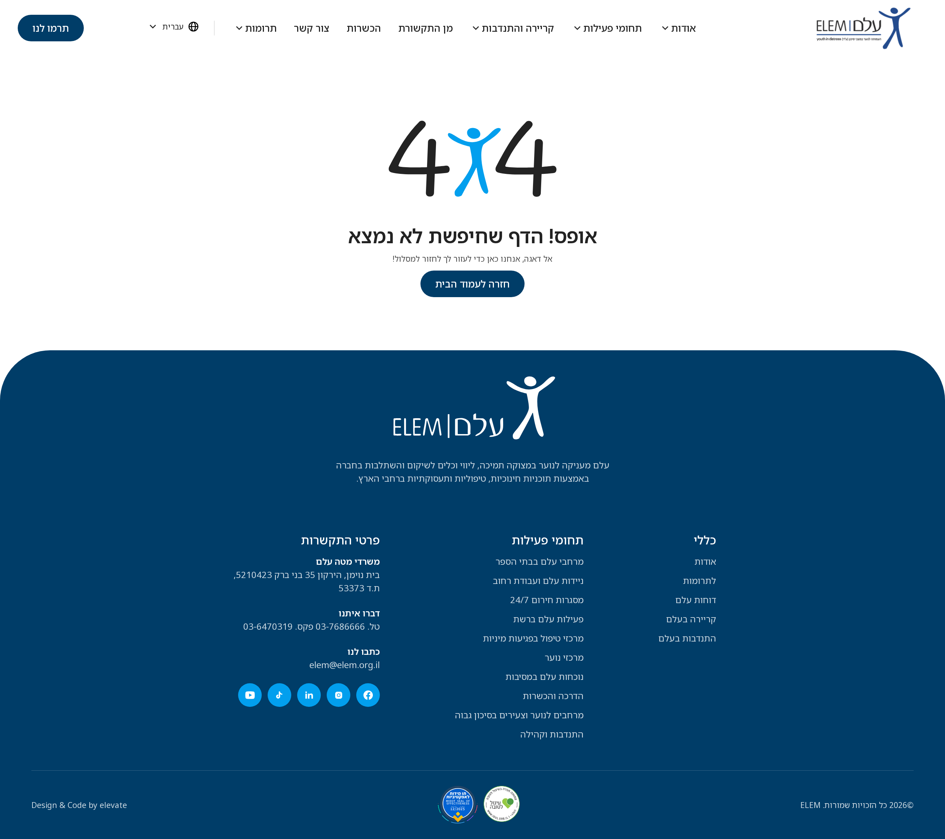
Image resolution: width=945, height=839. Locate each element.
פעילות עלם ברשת (548, 619)
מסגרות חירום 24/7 (547, 600)
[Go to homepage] (863, 28)
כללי (705, 540)
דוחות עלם (695, 600)
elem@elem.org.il (344, 665)
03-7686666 (340, 626)
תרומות (261, 28)
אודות (683, 28)
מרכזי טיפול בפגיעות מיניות (533, 638)
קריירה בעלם (691, 619)
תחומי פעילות (612, 28)
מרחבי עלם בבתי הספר (539, 561)
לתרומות (699, 580)
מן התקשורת (425, 28)
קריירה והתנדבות (518, 28)
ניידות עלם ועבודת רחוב (538, 580)
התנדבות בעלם (687, 638)
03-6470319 (268, 626)
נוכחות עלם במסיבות (544, 676)
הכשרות (364, 28)
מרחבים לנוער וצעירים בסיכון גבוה (519, 715)
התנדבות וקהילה (552, 734)
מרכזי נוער (564, 657)
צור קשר (311, 28)
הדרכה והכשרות (553, 696)
